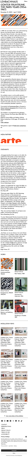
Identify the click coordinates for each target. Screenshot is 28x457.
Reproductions (6, 426)
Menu (25, 1)
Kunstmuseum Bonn (14, 106)
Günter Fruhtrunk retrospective (8, 108)
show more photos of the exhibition (14, 415)
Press (3, 428)
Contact (4, 424)
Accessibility (5, 434)
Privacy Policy (6, 430)
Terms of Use (5, 432)
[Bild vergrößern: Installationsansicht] (7, 331)
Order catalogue (5, 122)
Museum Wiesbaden (6, 109)
